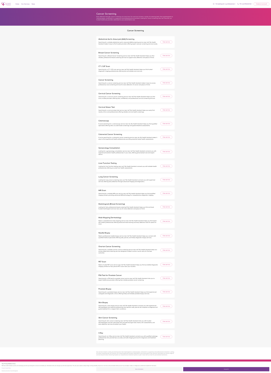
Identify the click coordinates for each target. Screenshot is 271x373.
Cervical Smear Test (106, 107)
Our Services (25, 4)
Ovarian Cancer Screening (109, 246)
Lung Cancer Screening (108, 177)
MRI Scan (102, 190)
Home (17, 4)
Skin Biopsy (103, 302)
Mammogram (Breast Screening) (111, 204)
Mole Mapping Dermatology (109, 217)
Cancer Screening (105, 80)
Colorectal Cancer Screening (110, 134)
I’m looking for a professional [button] (225, 4)
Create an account (261, 4)
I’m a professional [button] (246, 4)
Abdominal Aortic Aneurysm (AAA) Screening (116, 39)
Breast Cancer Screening (108, 53)
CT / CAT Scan (104, 66)
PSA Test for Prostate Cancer (110, 275)
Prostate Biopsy (104, 289)
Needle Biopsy (104, 233)
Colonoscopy (103, 121)
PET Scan (102, 262)
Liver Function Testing (107, 163)
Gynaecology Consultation (109, 148)
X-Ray (100, 333)
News (33, 4)
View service (166, 42)
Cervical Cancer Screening (109, 93)
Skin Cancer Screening (107, 318)
